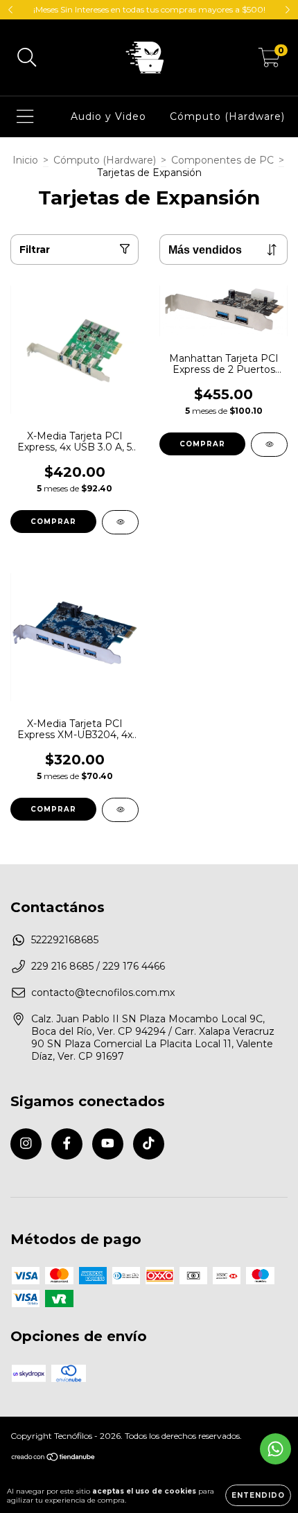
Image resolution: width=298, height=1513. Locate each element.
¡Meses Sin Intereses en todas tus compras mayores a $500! (149, 9)
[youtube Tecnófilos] (107, 1144)
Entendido (258, 1495)
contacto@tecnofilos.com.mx (103, 992)
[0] (269, 61)
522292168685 (64, 940)
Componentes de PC (222, 160)
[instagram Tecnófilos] (26, 1144)
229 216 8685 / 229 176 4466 (98, 966)
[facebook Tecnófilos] (66, 1144)
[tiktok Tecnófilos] (148, 1144)
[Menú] (25, 116)
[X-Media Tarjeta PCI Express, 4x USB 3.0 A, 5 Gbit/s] (120, 522)
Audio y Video (108, 116)
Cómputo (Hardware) (227, 116)
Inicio (25, 160)
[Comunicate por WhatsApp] (275, 1448)
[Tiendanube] (53, 1458)
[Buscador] (27, 57)
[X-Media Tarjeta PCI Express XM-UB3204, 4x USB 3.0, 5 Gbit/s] (120, 810)
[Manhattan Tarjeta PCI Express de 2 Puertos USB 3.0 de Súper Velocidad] (269, 444)
